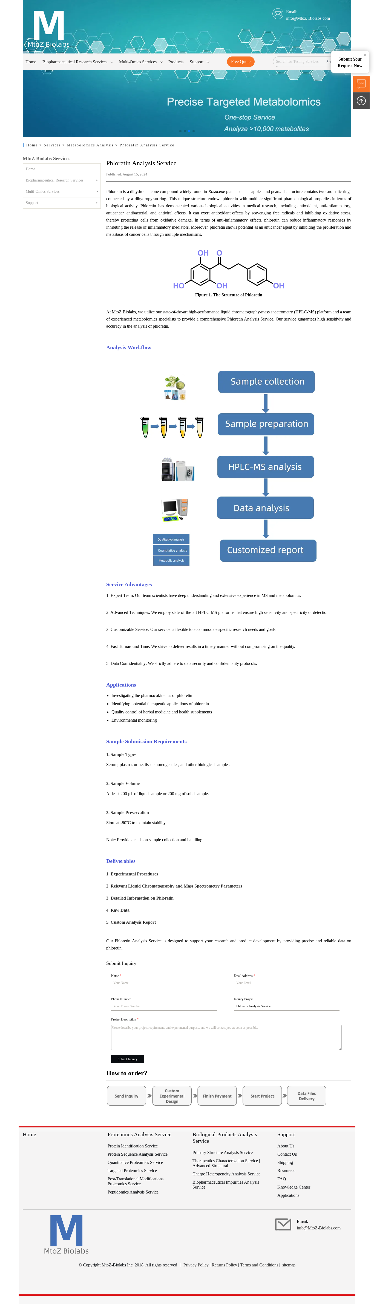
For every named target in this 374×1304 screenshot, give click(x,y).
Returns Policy (224, 1265)
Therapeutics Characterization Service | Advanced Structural (226, 1163)
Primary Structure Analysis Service (222, 1152)
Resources (286, 1170)
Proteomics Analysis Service (139, 1134)
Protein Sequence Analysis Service (138, 1154)
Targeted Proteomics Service (132, 1170)
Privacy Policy (196, 1265)
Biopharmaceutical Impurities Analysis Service (225, 1184)
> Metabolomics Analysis (88, 145)
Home (32, 145)
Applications (288, 1195)
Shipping (285, 1162)
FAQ (281, 1179)
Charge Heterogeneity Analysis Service (226, 1174)
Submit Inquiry (127, 1059)
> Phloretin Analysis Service (144, 145)
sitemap (288, 1265)
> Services (51, 145)
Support (32, 203)
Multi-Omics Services (42, 191)
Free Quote (241, 61)
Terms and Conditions (259, 1265)
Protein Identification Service (133, 1146)
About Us (285, 1146)
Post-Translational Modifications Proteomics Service (135, 1181)
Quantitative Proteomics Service (135, 1162)
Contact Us (287, 1154)
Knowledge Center (293, 1187)
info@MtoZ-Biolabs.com (308, 18)
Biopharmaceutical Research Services (54, 180)
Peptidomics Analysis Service (133, 1192)
